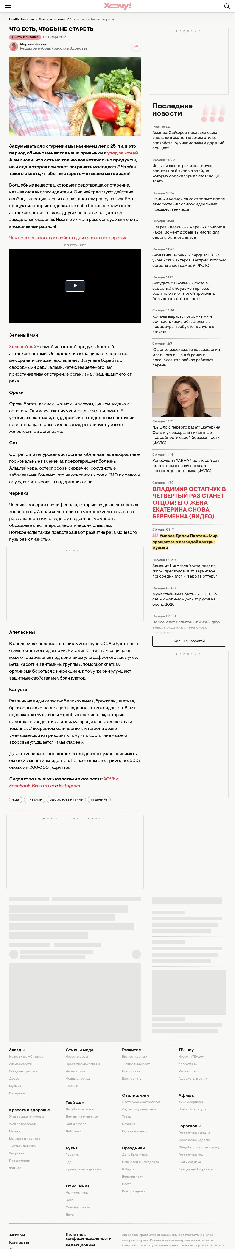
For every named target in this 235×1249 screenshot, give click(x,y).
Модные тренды (78, 1079)
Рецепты (73, 1155)
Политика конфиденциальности (89, 1237)
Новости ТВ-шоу (191, 1057)
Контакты (19, 1243)
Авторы (17, 1235)
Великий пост (132, 1177)
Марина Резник (33, 44)
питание (34, 799)
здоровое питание (66, 799)
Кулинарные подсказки (83, 1169)
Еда (69, 1162)
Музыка (15, 1086)
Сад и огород (76, 1124)
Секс (69, 1200)
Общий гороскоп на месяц (199, 1147)
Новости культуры (193, 1109)
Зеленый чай (22, 347)
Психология (131, 1071)
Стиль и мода (79, 1050)
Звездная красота (23, 1071)
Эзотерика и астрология (141, 1102)
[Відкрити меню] (8, 5)
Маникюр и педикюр (25, 1139)
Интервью (17, 1093)
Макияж (15, 1131)
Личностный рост (136, 1064)
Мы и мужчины (77, 1193)
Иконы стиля (75, 1071)
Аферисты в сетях (193, 1079)
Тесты (127, 1117)
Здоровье (16, 1153)
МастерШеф (189, 1071)
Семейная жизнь (79, 1207)
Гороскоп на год (191, 1155)
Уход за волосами (22, 1124)
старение (99, 799)
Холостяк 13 (188, 1064)
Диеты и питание (25, 37)
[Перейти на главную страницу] (117, 6)
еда (15, 799)
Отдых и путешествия (139, 1109)
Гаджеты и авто (134, 1131)
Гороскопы (190, 1126)
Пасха (126, 1184)
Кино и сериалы (191, 1102)
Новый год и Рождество (140, 1162)
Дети (70, 1215)
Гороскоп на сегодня (194, 1133)
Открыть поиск (227, 6)
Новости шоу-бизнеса (26, 1057)
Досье (14, 1079)
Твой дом (75, 1103)
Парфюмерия (20, 1161)
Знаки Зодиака (190, 1162)
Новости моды (77, 1057)
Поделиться (136, 46)
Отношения (77, 1186)
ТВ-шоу (186, 1050)
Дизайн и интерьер (80, 1109)
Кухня (72, 1148)
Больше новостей (189, 641)
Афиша (186, 1096)
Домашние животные (82, 1117)
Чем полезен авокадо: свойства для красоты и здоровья (67, 238)
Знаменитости (20, 1064)
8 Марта (128, 1169)
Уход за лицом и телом (26, 1117)
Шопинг (72, 1086)
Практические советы (83, 1064)
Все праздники (133, 1191)
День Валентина (135, 1155)
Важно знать (132, 1079)
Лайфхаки (73, 1131)
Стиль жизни (135, 1096)
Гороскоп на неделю (194, 1140)
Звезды (17, 1050)
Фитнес (15, 1168)
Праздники (133, 1148)
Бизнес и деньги (134, 1057)
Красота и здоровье (29, 1110)
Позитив (128, 1124)
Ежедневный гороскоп (196, 1169)
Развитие (131, 1050)
